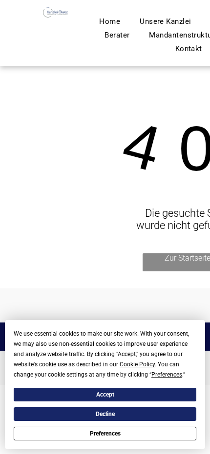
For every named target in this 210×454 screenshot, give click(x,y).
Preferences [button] (166, 374)
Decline (105, 414)
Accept (105, 394)
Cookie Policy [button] (137, 364)
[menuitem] (109, 21)
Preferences (105, 433)
